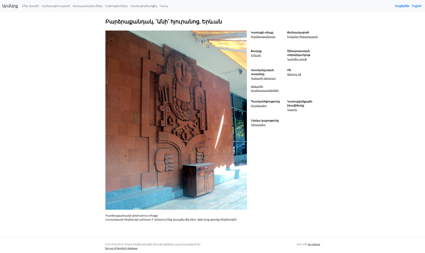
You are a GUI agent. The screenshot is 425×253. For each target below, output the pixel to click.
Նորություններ (116, 6)
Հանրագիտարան (56, 6)
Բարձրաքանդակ (263, 36)
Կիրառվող (258, 124)
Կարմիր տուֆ (297, 59)
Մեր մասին (30, 6)
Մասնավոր (259, 105)
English (417, 6)
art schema (314, 244)
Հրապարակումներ (88, 6)
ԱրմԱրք (10, 6)
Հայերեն (402, 6)
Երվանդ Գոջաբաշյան (302, 36)
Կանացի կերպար (263, 78)
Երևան (256, 55)
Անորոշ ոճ (294, 74)
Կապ (164, 6)
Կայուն (292, 109)
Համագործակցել (143, 6)
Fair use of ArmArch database (121, 248)
